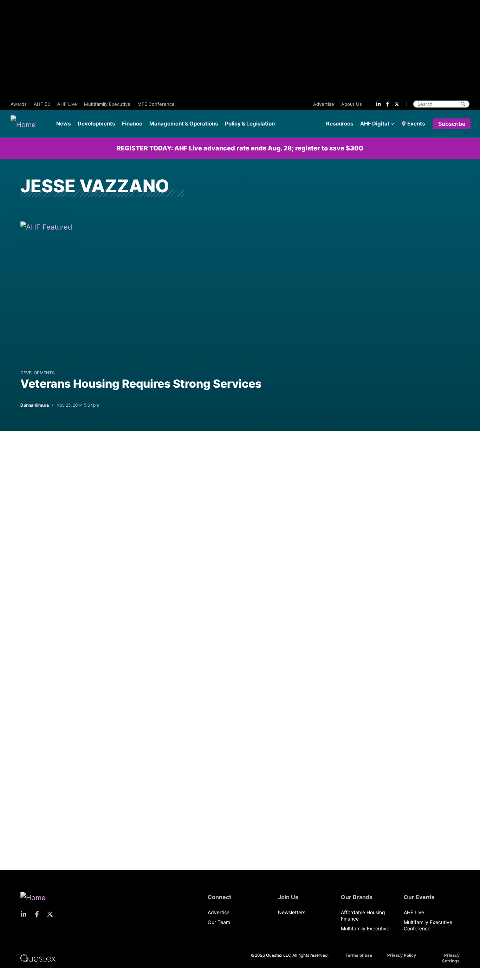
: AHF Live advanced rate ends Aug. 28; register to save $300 (240, 148)
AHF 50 (42, 104)
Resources (339, 123)
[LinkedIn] (378, 104)
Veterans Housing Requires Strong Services (140, 384)
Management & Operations (183, 123)
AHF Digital (374, 123)
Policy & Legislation (250, 123)
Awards (19, 104)
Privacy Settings (451, 958)
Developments (96, 123)
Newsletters (291, 912)
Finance (132, 123)
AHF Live (67, 104)
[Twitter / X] (396, 104)
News (63, 123)
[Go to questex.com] (38, 957)
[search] (463, 104)
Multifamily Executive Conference (428, 925)
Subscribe (451, 123)
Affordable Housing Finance (363, 915)
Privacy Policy (401, 955)
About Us (351, 104)
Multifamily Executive (107, 104)
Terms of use (358, 955)
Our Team (219, 922)
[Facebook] (387, 104)
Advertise (323, 104)
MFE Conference (156, 104)
